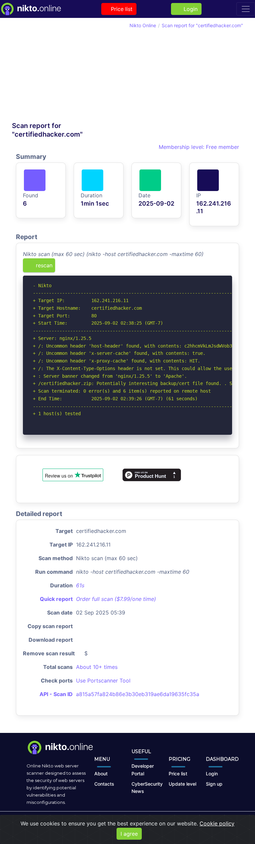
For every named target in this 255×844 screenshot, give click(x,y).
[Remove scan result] (227, 267)
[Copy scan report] (206, 267)
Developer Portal (142, 769)
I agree (129, 833)
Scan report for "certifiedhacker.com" (202, 25)
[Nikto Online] (30, 9)
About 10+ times (97, 667)
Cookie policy (217, 823)
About (101, 773)
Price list (120, 9)
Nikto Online (142, 25)
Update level (182, 784)
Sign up (214, 784)
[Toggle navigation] (245, 9)
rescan (43, 265)
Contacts (104, 784)
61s (80, 585)
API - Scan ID (56, 694)
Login (189, 9)
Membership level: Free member (198, 147)
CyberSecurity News (147, 787)
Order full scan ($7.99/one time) (116, 599)
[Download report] (217, 267)
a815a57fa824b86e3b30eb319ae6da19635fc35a (137, 694)
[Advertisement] (70, 71)
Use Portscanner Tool (103, 680)
